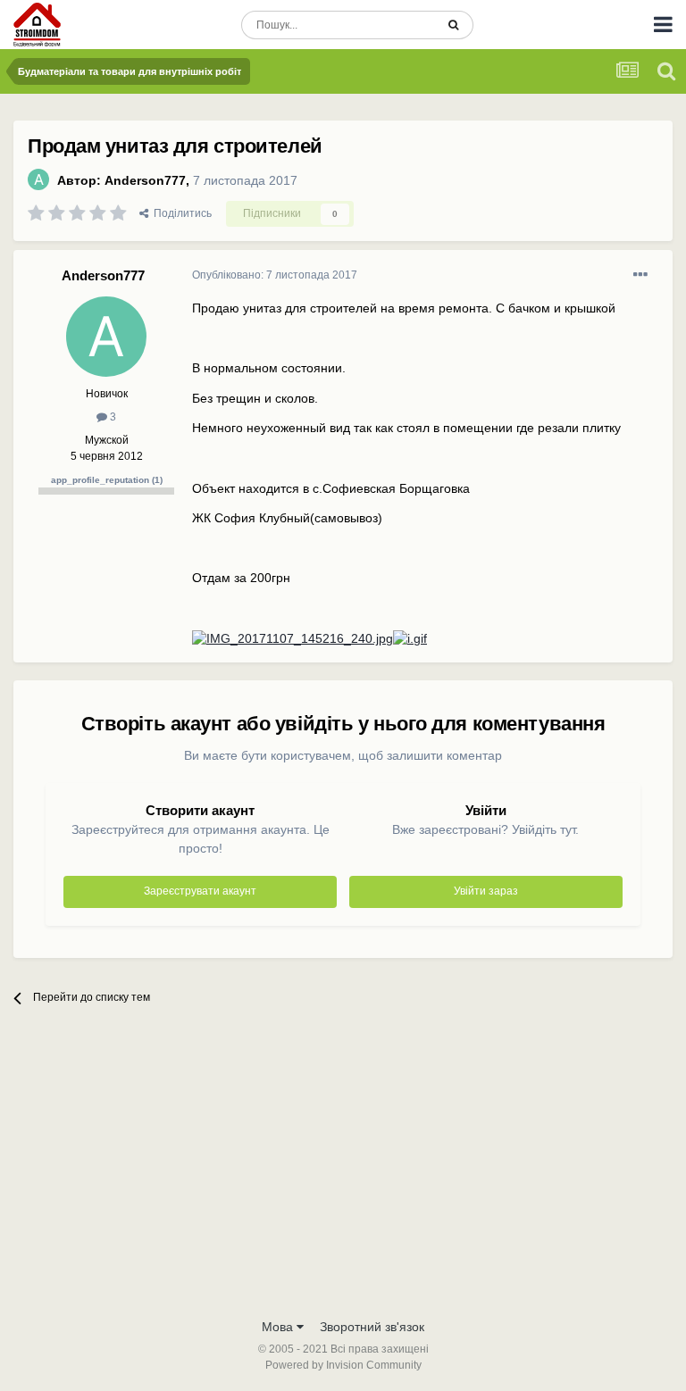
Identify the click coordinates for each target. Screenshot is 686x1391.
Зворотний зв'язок (372, 1327)
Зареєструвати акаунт (200, 891)
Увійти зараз (486, 891)
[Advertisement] (343, 1175)
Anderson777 (145, 180)
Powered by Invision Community (343, 1365)
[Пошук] (453, 25)
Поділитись (180, 213)
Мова (279, 1327)
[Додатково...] (640, 275)
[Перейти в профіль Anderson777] (38, 179)
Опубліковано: (274, 275)
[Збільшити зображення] (292, 638)
